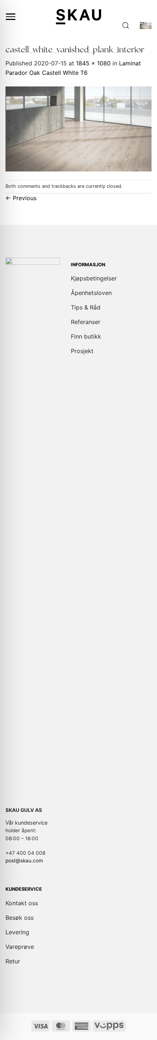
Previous (21, 198)
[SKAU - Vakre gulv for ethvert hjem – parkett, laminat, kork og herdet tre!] (78, 16)
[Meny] (10, 16)
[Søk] (125, 26)
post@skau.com (24, 860)
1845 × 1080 (93, 63)
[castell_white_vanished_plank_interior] (78, 128)
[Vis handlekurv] (146, 25)
